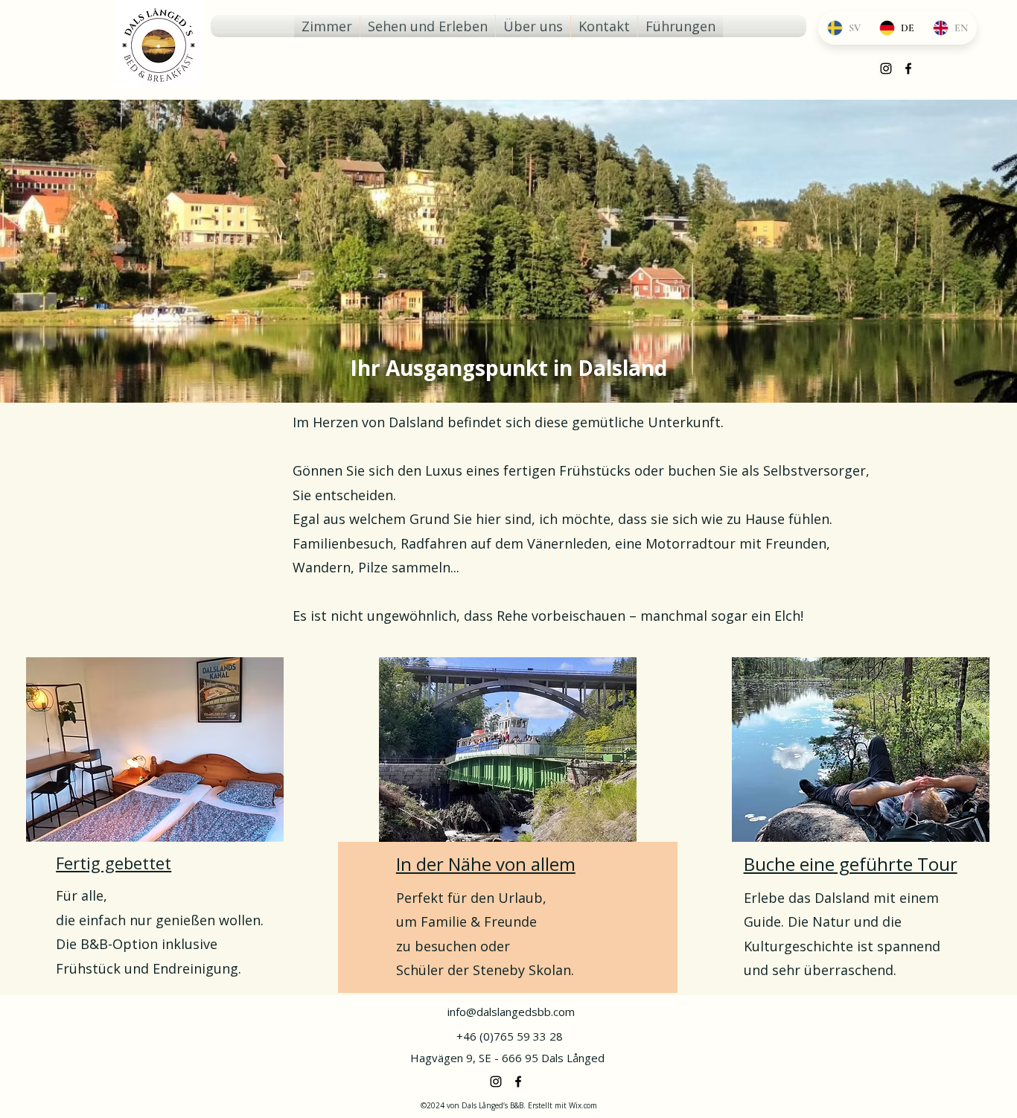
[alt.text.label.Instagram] (886, 68)
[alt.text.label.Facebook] (518, 1081)
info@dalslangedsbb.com (511, 1011)
